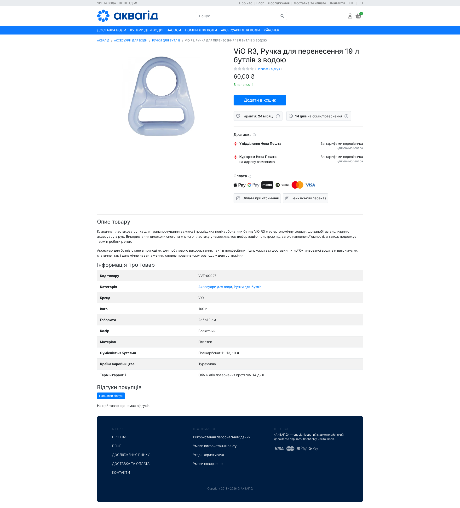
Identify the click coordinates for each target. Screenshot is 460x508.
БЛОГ (116, 446)
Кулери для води (146, 30)
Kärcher (271, 30)
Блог (260, 3)
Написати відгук (269, 69)
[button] (350, 16)
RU (360, 3)
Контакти (337, 3)
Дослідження (279, 3)
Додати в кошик (260, 100)
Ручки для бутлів (247, 287)
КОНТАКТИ (121, 472)
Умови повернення (208, 464)
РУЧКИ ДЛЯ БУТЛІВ (166, 40)
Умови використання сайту (215, 446)
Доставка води (111, 30)
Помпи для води (201, 30)
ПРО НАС (119, 437)
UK (351, 3)
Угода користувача (208, 455)
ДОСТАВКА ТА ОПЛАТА (131, 464)
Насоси (174, 30)
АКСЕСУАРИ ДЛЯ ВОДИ (130, 40)
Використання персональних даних (221, 437)
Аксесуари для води (240, 30)
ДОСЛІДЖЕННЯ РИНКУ (131, 455)
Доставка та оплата (310, 3)
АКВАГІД (103, 40)
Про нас (245, 3)
